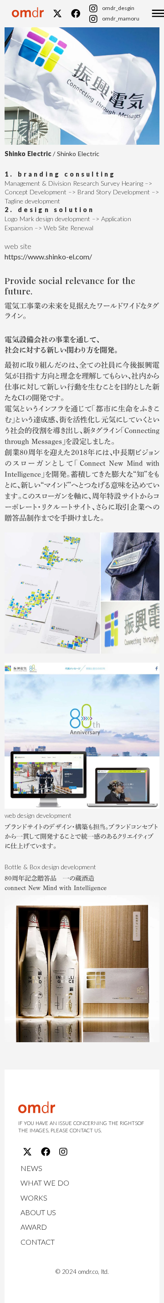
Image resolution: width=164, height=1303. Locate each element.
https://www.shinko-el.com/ (48, 256)
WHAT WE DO (44, 1182)
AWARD (33, 1226)
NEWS (31, 1168)
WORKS (33, 1197)
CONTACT (37, 1241)
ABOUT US (38, 1212)
